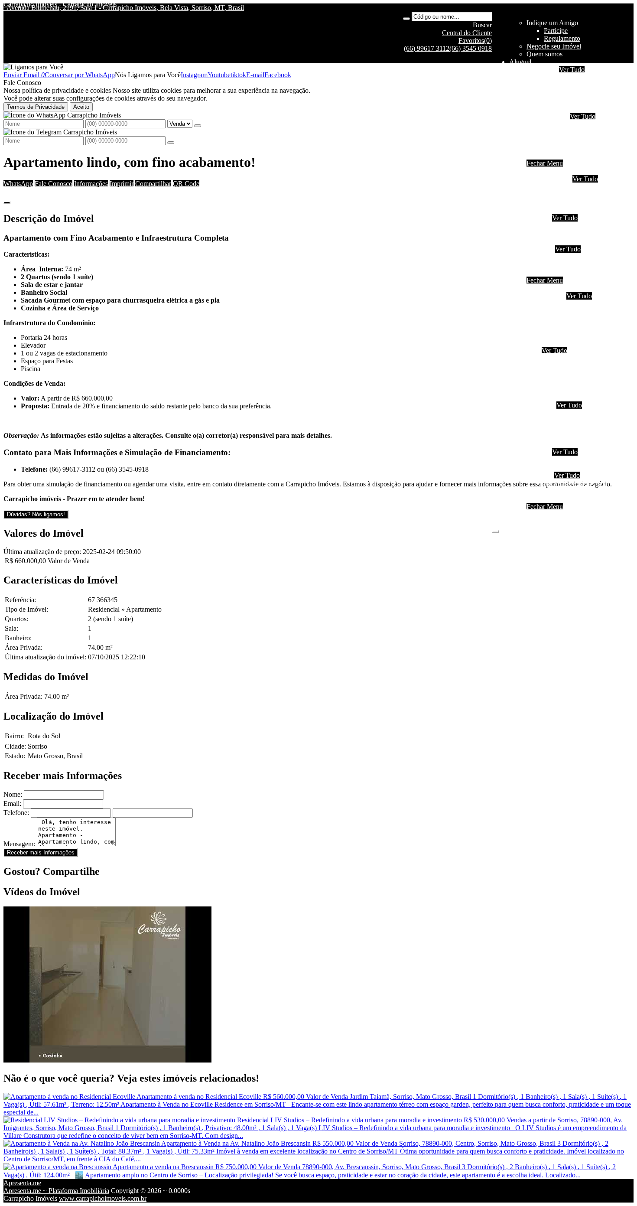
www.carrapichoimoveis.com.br (102, 1198)
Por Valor (539, 475)
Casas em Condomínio (575, 241)
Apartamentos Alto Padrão (580, 335)
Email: (12, 803)
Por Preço (539, 249)
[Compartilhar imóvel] (6, 202)
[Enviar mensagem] (197, 125)
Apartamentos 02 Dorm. (577, 311)
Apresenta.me (22, 1182)
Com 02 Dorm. (564, 194)
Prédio (553, 428)
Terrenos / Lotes (566, 467)
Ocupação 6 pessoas (571, 93)
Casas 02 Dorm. (566, 366)
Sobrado (555, 139)
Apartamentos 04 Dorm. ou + (584, 327)
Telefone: (16, 812)
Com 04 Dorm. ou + (572, 210)
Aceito (81, 107)
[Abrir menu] (495, 529)
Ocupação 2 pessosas (573, 303)
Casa (533, 350)
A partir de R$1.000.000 (577, 272)
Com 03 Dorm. (564, 202)
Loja (550, 420)
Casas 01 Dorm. (566, 358)
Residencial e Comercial (577, 436)
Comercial (558, 147)
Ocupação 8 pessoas (571, 100)
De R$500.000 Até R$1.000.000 (589, 264)
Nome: (12, 794)
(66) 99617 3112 (426, 48)
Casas (552, 132)
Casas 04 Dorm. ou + (573, 381)
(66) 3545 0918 (470, 48)
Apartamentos (563, 124)
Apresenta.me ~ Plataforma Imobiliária (56, 1190)
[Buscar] (406, 18)
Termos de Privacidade (36, 107)
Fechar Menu (544, 163)
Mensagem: (19, 843)
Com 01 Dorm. (564, 186)
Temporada (541, 69)
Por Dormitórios (548, 179)
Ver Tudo (572, 69)
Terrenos (538, 452)
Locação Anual (547, 116)
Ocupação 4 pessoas (571, 85)
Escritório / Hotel (567, 413)
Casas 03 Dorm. (566, 374)
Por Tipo (538, 218)
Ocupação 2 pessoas (571, 77)
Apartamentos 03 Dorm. (577, 319)
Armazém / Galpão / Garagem (585, 444)
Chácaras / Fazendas (572, 459)
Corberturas (560, 342)
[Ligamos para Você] (33, 67)
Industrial (556, 155)
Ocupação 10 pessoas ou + (580, 108)
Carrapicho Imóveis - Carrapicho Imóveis (60, 4)
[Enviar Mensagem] (170, 142)
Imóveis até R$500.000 (576, 257)
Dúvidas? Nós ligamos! (36, 514)
